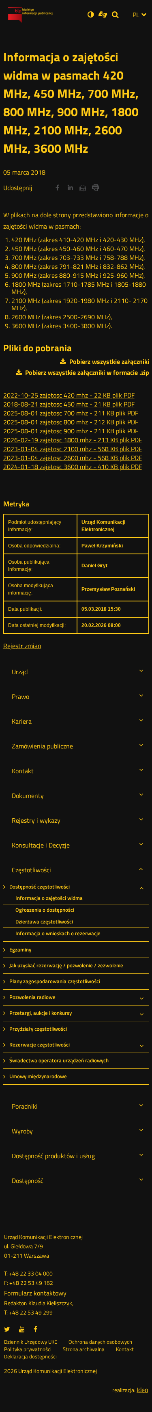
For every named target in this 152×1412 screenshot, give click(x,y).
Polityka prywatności (27, 1349)
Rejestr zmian (22, 646)
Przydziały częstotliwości (38, 1029)
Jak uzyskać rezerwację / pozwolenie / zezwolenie (66, 965)
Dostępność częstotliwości (39, 887)
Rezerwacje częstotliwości (39, 1045)
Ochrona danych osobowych (100, 1342)
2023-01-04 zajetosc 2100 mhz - (72, 448)
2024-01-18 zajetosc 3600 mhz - (72, 466)
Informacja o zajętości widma (49, 898)
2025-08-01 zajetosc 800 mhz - (70, 422)
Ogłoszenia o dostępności (44, 910)
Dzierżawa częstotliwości (44, 921)
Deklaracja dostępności (30, 1356)
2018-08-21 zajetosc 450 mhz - (69, 404)
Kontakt (125, 1349)
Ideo (142, 1390)
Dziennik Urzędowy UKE (30, 1342)
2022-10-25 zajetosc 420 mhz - (69, 395)
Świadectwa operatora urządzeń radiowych (59, 1060)
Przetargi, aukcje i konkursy (40, 1013)
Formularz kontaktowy (35, 1293)
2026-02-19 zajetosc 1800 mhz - (72, 439)
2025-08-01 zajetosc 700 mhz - (70, 413)
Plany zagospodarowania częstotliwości (54, 981)
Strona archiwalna (84, 1349)
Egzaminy (20, 950)
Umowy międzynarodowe (38, 1076)
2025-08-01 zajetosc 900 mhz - (70, 431)
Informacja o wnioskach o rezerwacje (58, 933)
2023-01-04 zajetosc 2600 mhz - (72, 457)
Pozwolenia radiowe (32, 997)
